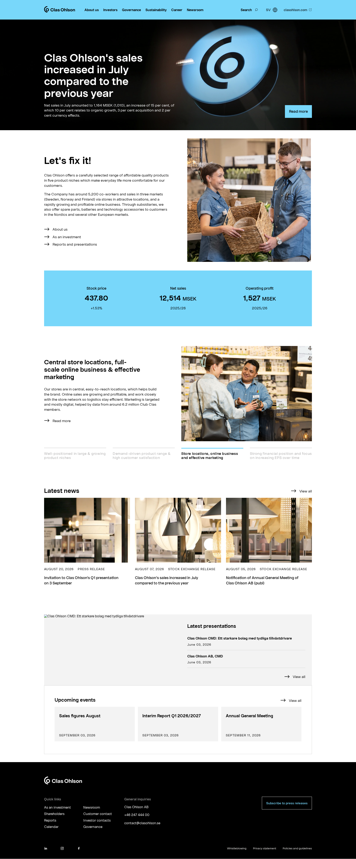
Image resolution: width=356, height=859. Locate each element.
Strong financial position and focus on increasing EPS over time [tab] (281, 455)
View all (305, 491)
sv (268, 10)
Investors (110, 10)
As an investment (67, 237)
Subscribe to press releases (287, 803)
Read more (298, 111)
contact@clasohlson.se (142, 823)
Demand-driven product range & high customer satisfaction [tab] (142, 455)
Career (176, 10)
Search (246, 10)
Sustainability (156, 10)
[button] (87, 541)
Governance (131, 10)
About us (91, 10)
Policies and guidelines (297, 848)
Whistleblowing (236, 848)
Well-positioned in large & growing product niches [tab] (74, 455)
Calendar (51, 827)
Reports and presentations (75, 244)
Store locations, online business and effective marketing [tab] (209, 455)
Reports (50, 820)
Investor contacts (97, 820)
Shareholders (54, 814)
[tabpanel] (178, 393)
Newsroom (195, 10)
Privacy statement (264, 848)
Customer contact (97, 814)
